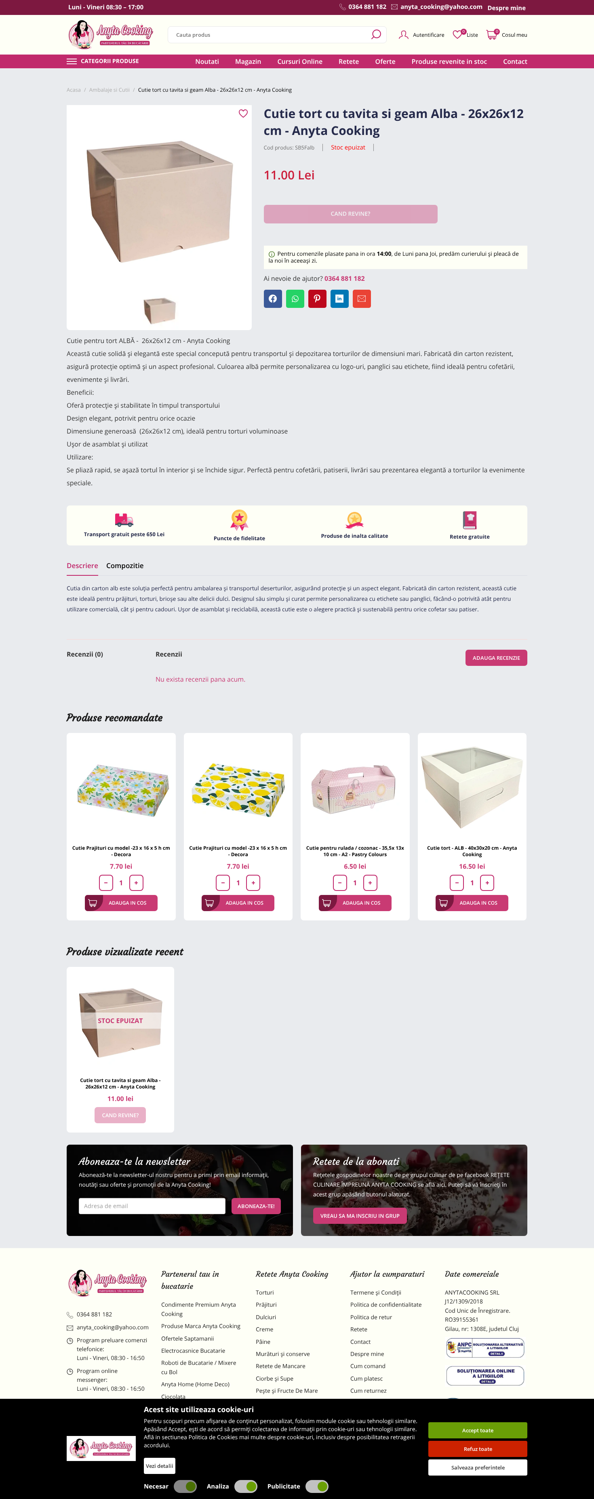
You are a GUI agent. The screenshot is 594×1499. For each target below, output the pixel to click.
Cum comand (367, 1366)
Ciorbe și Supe (274, 1379)
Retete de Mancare (280, 1366)
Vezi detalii (159, 1466)
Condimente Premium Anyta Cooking (198, 1309)
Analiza (218, 1486)
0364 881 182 (344, 278)
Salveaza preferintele (478, 1467)
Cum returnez (368, 1391)
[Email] (362, 299)
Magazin (248, 61)
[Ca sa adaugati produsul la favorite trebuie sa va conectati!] (243, 114)
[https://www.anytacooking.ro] (111, 35)
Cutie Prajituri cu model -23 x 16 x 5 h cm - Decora (121, 851)
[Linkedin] (340, 299)
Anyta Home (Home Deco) (195, 1384)
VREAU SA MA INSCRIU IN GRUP (360, 1215)
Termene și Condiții (375, 1293)
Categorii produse (110, 61)
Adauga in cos (127, 902)
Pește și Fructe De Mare (287, 1391)
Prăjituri (266, 1305)
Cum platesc (366, 1379)
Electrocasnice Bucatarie (193, 1351)
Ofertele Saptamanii (187, 1339)
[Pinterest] (317, 299)
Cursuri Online (299, 61)
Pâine (263, 1342)
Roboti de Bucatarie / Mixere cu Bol (198, 1367)
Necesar (156, 1486)
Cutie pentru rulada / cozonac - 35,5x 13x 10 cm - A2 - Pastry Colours (355, 851)
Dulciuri (266, 1317)
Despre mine (367, 1354)
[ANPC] (486, 1349)
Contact (515, 61)
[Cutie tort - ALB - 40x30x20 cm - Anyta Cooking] (472, 787)
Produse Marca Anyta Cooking (200, 1326)
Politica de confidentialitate (386, 1305)
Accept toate (477, 1430)
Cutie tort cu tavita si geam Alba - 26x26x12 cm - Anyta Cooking (120, 1083)
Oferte (385, 61)
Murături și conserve (283, 1354)
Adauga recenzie (496, 657)
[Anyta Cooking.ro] (101, 1448)
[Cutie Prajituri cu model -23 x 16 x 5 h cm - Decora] (121, 787)
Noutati (207, 61)
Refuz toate (478, 1449)
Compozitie (124, 565)
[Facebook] (273, 299)
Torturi (265, 1293)
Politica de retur (371, 1317)
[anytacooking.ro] (108, 1283)
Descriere (82, 565)
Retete (349, 61)
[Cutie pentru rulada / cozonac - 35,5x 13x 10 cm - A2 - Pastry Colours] (355, 787)
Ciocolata (173, 1397)
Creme (264, 1329)
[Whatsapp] (295, 299)
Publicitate (284, 1486)
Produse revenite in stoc (449, 61)
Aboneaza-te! (256, 1206)
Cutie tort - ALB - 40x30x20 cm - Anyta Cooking (472, 851)
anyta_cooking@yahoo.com (113, 1327)
